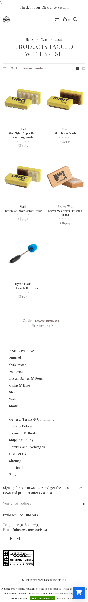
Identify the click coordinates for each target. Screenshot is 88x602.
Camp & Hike (19, 385)
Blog (13, 474)
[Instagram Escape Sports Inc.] (18, 538)
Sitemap (15, 461)
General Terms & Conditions (31, 419)
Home (30, 40)
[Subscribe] (80, 503)
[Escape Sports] (18, 565)
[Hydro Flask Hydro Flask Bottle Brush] (23, 255)
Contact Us (17, 454)
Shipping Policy (21, 440)
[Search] (75, 20)
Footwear (16, 371)
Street (13, 392)
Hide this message (42, 598)
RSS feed (16, 467)
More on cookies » (67, 598)
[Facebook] (10, 538)
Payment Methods (23, 433)
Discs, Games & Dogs (26, 378)
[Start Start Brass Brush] (65, 100)
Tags (44, 40)
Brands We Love (21, 351)
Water (13, 399)
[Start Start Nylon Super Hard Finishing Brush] (23, 100)
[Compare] (57, 20)
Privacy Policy (20, 426)
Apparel (15, 357)
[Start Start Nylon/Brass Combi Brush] (23, 177)
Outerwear (17, 364)
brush (58, 40)
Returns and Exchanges (27, 447)
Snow (13, 406)
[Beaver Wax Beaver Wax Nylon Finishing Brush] (65, 177)
